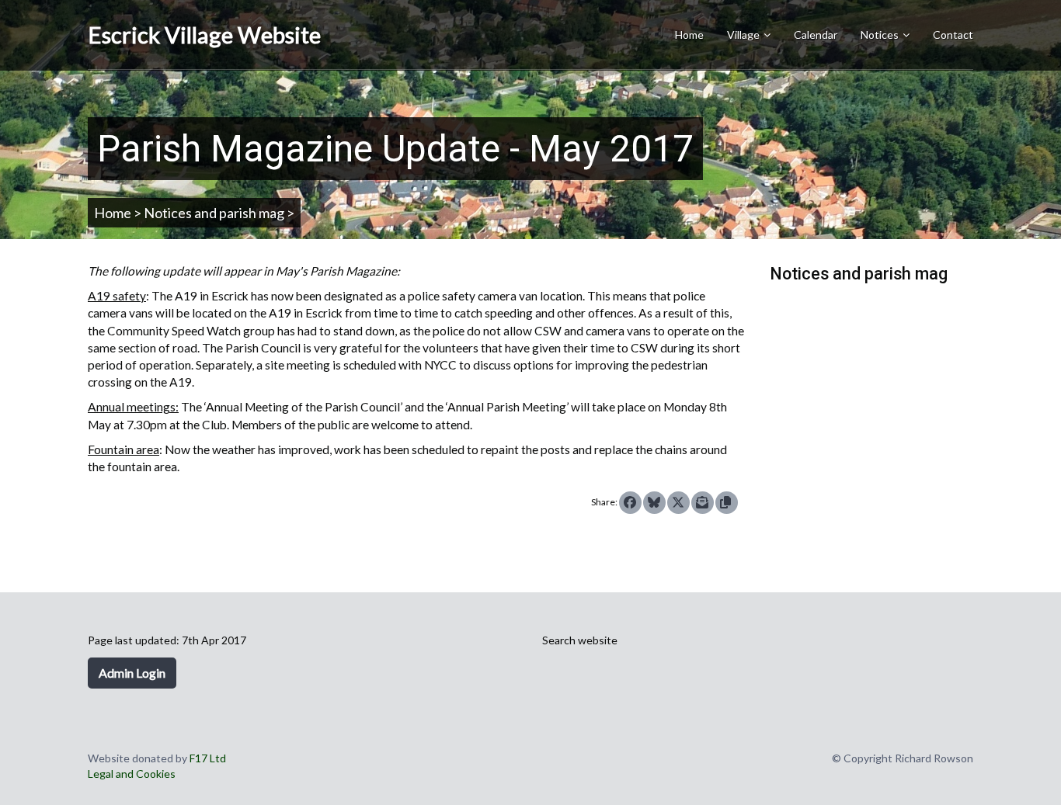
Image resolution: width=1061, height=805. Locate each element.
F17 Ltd (208, 758)
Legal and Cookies (132, 773)
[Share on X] (678, 502)
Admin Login (132, 672)
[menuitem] (748, 36)
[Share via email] (702, 502)
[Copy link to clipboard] (726, 502)
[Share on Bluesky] (654, 502)
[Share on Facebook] (630, 502)
